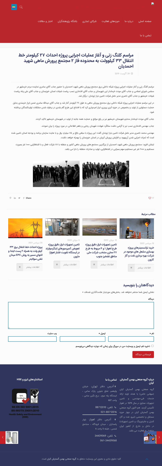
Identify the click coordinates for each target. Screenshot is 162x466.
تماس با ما (111, 380)
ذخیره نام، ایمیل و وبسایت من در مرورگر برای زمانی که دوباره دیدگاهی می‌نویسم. (112, 346)
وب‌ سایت (52, 333)
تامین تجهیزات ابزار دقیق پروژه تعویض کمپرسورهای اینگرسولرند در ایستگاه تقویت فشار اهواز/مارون (63, 250)
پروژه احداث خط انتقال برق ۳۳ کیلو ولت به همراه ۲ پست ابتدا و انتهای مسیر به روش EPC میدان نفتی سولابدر (25, 253)
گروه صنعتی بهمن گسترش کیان (61, 459)
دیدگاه (151, 299)
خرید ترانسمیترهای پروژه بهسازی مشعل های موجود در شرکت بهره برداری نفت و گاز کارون (139, 254)
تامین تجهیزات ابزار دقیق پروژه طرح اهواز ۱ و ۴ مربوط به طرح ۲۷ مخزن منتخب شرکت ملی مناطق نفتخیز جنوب (101, 250)
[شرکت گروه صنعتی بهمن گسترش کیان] (93, 7)
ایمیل (102, 333)
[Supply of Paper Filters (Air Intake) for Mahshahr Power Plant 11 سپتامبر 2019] (3, 437)
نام (152, 333)
